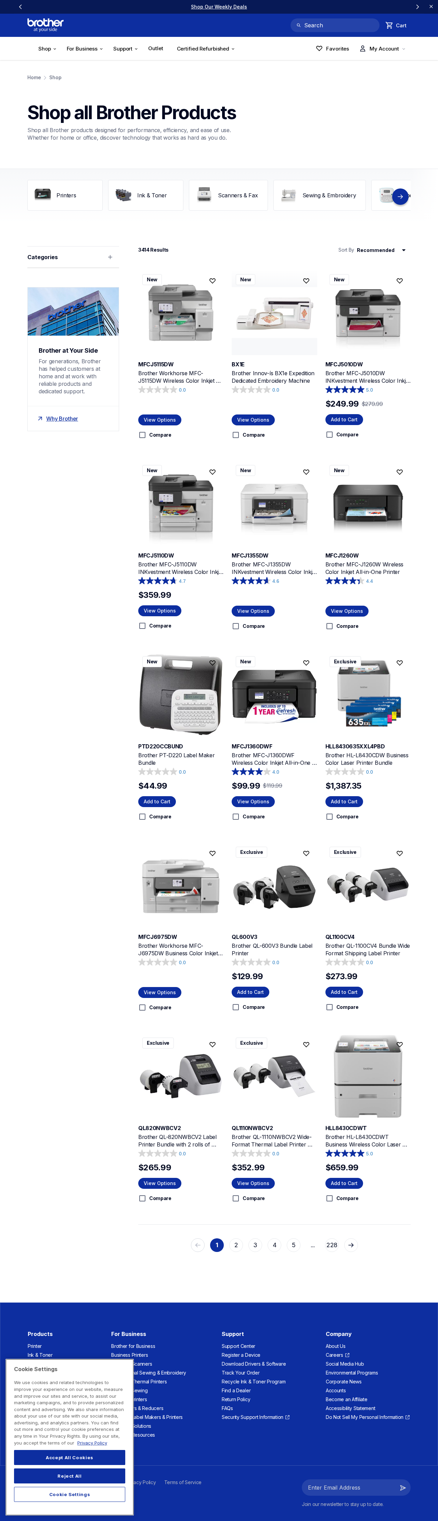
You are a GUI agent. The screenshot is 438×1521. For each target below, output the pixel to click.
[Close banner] (431, 6)
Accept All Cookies (69, 1457)
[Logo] (45, 25)
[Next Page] (351, 1245)
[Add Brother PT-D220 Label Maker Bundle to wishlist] (212, 663)
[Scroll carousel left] (20, 7)
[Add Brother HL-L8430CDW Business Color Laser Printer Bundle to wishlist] (399, 663)
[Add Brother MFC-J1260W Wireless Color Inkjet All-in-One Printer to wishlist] (399, 472)
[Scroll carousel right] (417, 7)
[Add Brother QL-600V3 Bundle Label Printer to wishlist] (306, 853)
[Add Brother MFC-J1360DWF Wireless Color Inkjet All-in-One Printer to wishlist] (306, 663)
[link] (219, 7)
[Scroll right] (400, 196)
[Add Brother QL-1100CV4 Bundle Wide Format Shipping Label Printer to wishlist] (399, 853)
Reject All (69, 1476)
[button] (403, 1487)
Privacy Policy (92, 1443)
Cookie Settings (69, 1494)
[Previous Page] (198, 1245)
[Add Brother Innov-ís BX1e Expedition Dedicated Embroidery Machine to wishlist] (306, 281)
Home (34, 77)
